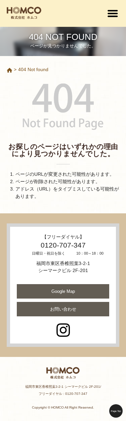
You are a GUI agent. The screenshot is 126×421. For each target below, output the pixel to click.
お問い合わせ (63, 309)
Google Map (63, 291)
